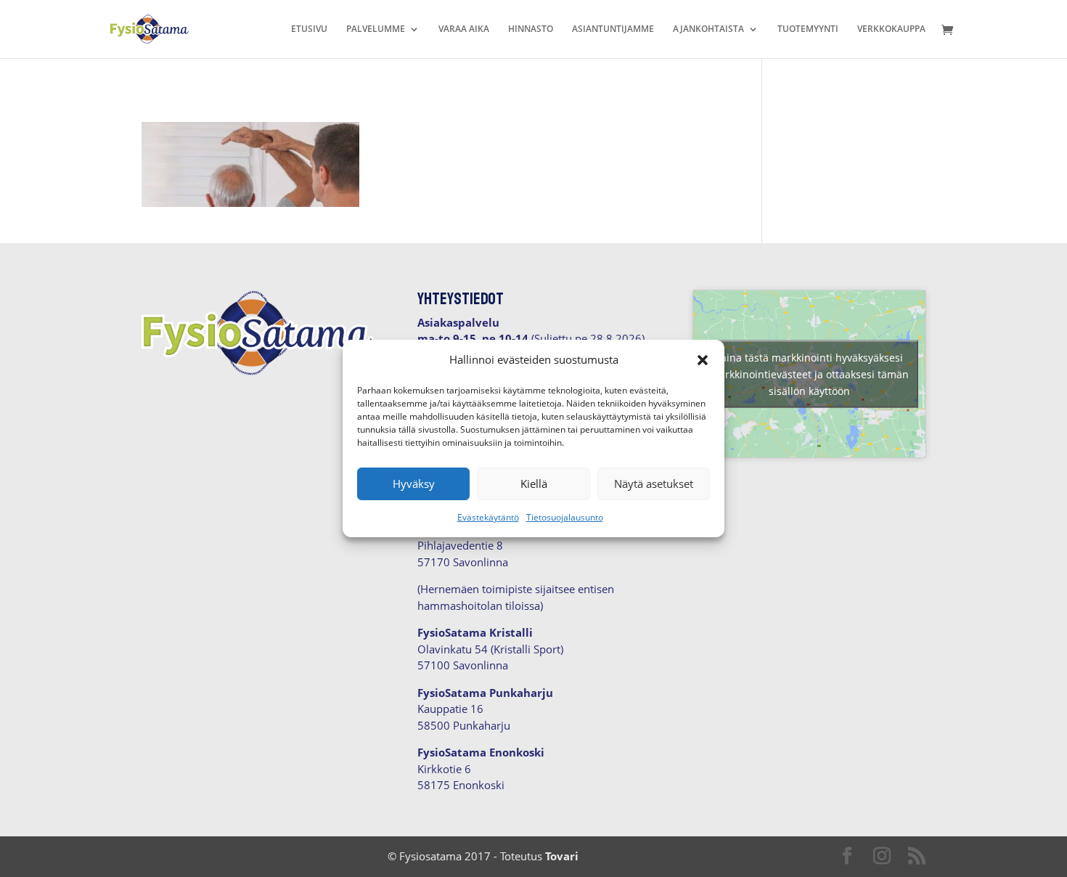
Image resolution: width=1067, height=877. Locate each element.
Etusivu (309, 29)
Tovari (562, 856)
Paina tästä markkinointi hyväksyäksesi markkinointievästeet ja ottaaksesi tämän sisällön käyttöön (809, 373)
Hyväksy (414, 483)
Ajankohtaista (708, 29)
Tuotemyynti (807, 29)
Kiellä (533, 483)
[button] (702, 360)
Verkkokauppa (891, 29)
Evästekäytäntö (488, 517)
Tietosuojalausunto (564, 517)
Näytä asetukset (653, 483)
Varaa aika (463, 29)
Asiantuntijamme (613, 29)
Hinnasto (530, 29)
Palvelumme (375, 29)
